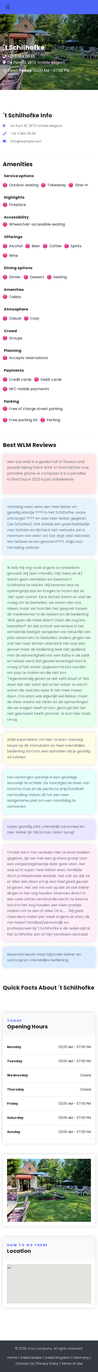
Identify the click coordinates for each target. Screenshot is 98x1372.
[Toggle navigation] (8, 7)
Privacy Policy (48, 1363)
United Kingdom (57, 1357)
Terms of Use (72, 1363)
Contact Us (24, 1363)
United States (30, 1357)
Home (12, 1357)
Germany (81, 1357)
